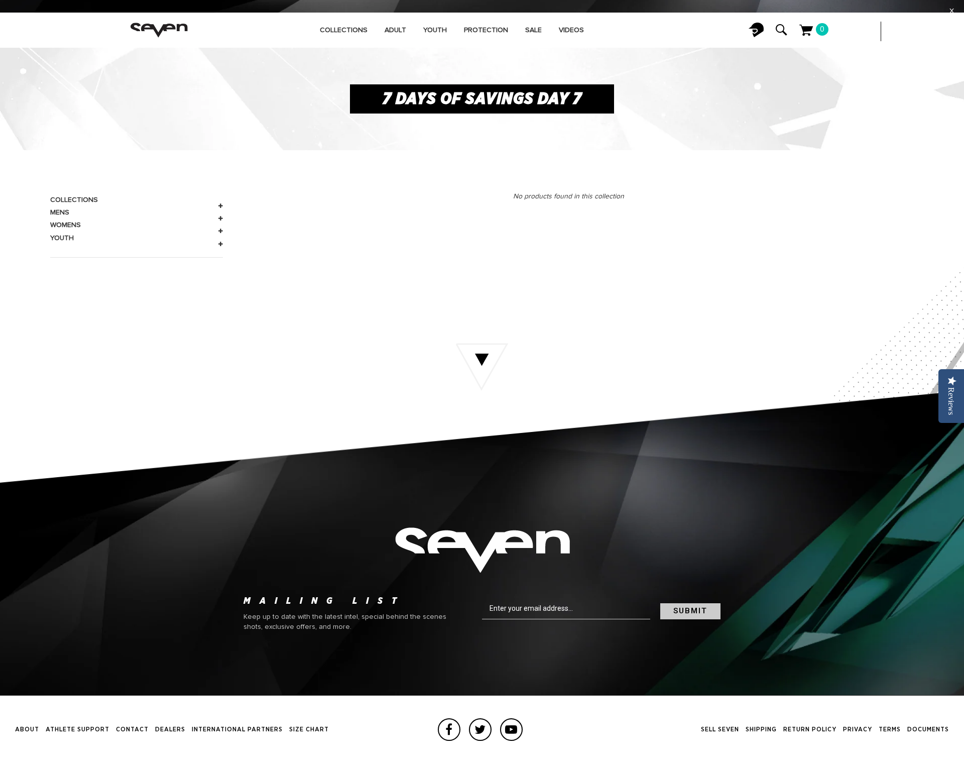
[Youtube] (511, 729)
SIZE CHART (309, 729)
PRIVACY (857, 729)
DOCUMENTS (928, 729)
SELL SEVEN (720, 729)
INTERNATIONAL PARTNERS (237, 729)
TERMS (890, 729)
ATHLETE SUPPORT (77, 729)
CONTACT (132, 729)
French (919, 31)
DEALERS (170, 729)
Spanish (939, 31)
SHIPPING (761, 729)
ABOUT (27, 729)
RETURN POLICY (809, 729)
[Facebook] (449, 729)
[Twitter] (480, 729)
